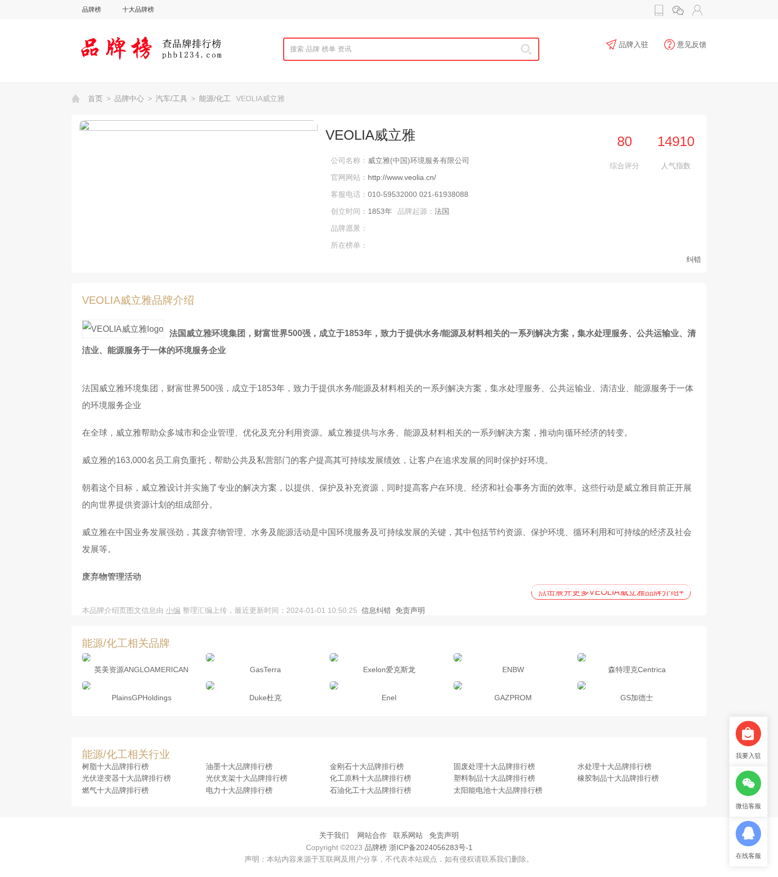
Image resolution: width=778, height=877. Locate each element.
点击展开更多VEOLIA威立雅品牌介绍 (611, 591)
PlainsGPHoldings (141, 697)
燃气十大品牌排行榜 (115, 790)
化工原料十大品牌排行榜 (370, 778)
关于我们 (334, 835)
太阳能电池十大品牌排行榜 (498, 790)
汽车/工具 (171, 98)
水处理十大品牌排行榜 (614, 766)
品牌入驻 (633, 44)
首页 (95, 98)
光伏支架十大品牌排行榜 (246, 778)
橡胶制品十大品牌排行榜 (618, 778)
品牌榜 (91, 9)
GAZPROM (513, 697)
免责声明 (410, 610)
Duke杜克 (265, 697)
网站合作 (372, 835)
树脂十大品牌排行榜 (115, 766)
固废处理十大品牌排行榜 (494, 766)
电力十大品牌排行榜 (239, 790)
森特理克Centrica (637, 669)
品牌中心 (129, 98)
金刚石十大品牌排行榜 (367, 766)
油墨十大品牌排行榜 (239, 766)
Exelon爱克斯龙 (389, 669)
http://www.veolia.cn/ (402, 177)
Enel (389, 697)
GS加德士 (636, 697)
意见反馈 (692, 44)
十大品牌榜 (138, 9)
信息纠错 (376, 610)
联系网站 (408, 835)
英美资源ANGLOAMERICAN (141, 669)
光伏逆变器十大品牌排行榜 (126, 778)
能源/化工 (215, 98)
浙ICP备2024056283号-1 (431, 847)
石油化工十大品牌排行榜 (370, 790)
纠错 (693, 259)
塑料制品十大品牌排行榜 (494, 778)
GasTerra (265, 669)
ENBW (513, 669)
